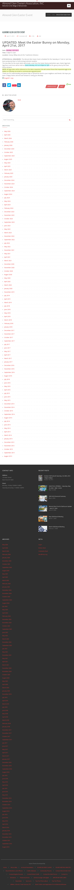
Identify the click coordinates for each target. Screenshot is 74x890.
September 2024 (9, 191)
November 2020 (9, 267)
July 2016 (7, 379)
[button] (69, 5)
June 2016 (7, 383)
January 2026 (8, 145)
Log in (40, 544)
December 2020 (9, 264)
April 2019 (7, 299)
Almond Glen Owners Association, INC (23, 3)
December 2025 (9, 149)
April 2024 (7, 205)
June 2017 (7, 348)
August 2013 (8, 456)
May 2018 (7, 313)
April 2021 (7, 257)
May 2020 (7, 278)
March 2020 (8, 285)
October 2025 (8, 152)
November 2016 (9, 369)
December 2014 (9, 404)
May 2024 (7, 201)
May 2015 (7, 400)
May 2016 (7, 386)
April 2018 (7, 316)
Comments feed (43, 551)
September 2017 (9, 341)
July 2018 (7, 306)
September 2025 (9, 156)
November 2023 (9, 215)
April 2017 (7, 355)
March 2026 (8, 138)
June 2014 (7, 425)
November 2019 (9, 292)
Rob (19, 100)
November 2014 (9, 407)
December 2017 (9, 330)
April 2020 (7, 281)
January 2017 (8, 362)
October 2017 (8, 337)
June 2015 (7, 397)
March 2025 (8, 170)
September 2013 (9, 453)
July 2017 (7, 344)
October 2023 (8, 219)
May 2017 (7, 351)
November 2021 (9, 250)
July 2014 (7, 421)
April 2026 (7, 135)
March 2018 (8, 320)
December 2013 (9, 442)
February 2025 (8, 173)
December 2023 (9, 212)
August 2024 (8, 194)
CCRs (33, 36)
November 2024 (9, 184)
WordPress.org (42, 554)
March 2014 (8, 435)
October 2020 (8, 271)
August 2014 (8, 418)
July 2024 (7, 198)
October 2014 (8, 411)
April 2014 (7, 432)
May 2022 (7, 247)
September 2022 (9, 240)
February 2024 (8, 208)
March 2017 (8, 358)
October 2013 (8, 449)
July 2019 (7, 295)
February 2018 (8, 323)
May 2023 (7, 229)
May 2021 (7, 253)
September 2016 (9, 372)
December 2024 (9, 180)
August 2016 (8, 376)
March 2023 (8, 233)
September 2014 (9, 414)
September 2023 (9, 222)
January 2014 (8, 439)
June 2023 (7, 226)
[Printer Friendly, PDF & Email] (68, 84)
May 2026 (7, 131)
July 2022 (7, 243)
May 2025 (7, 163)
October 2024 (8, 187)
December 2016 (9, 365)
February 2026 (8, 142)
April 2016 (7, 390)
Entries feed (42, 548)
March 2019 (8, 302)
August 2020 (8, 274)
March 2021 (8, 260)
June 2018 (7, 309)
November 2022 (9, 236)
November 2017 (9, 334)
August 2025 (8, 159)
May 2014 (7, 428)
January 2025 (8, 177)
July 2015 (7, 393)
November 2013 (9, 446)
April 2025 (7, 166)
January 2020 (8, 288)
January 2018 (8, 327)
